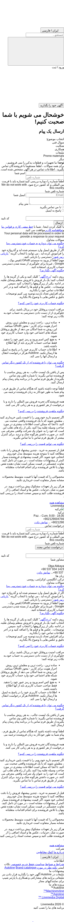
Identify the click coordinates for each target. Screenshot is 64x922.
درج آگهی (45, 276)
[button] (32, 86)
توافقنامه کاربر (54, 230)
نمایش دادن (41, 522)
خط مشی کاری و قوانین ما (17, 226)
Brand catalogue (26, 867)
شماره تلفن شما (54, 191)
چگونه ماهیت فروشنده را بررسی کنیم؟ (41, 411)
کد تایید (5, 218)
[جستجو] (36, 51)
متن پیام (23, 203)
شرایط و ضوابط (54, 864)
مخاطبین (41, 852)
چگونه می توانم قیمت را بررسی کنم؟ (42, 443)
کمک (50, 852)
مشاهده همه (56, 502)
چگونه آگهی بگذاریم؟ (52, 270)
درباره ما (59, 852)
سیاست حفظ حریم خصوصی (27, 864)
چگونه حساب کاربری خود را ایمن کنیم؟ (41, 303)
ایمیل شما (19, 195)
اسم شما (20, 173)
